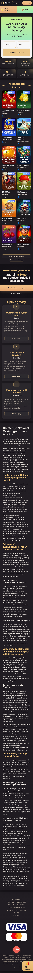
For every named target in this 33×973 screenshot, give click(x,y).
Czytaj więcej (16, 338)
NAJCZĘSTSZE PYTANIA (16, 910)
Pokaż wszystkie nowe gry (16, 256)
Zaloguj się (16, 3)
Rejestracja (27, 3)
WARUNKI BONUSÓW (16, 907)
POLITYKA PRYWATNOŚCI (16, 902)
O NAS (16, 913)
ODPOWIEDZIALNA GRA (16, 905)
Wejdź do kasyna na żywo (16, 288)
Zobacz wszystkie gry (16, 259)
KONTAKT (16, 916)
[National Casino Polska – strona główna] (5, 3)
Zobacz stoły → (16, 293)
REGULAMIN (16, 899)
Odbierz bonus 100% (16, 53)
